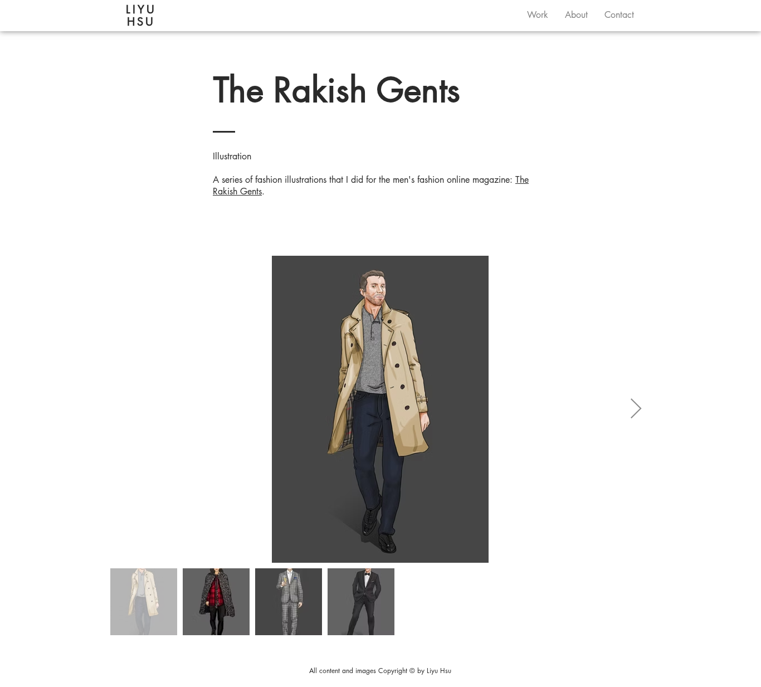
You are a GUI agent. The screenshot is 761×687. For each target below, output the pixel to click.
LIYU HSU (141, 15)
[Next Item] (636, 409)
